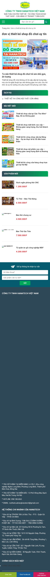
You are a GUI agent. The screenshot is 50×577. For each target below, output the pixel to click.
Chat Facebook (25, 574)
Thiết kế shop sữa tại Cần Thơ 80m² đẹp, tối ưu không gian (31, 115)
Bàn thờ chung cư (23, 215)
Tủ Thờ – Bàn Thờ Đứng (26, 199)
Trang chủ (6, 28)
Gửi (25, 283)
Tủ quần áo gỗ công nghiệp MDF (30, 248)
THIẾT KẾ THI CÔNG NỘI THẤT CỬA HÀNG (21, 99)
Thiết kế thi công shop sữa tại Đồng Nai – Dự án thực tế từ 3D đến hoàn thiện (31, 139)
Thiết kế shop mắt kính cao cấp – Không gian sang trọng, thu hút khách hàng (32, 127)
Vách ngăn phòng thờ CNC (27, 182)
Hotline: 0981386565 (41, 574)
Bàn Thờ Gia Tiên (23, 231)
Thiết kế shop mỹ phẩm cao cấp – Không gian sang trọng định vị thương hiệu (32, 151)
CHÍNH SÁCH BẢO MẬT (11, 566)
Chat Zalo (8, 574)
